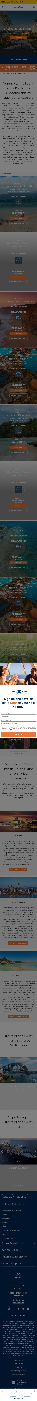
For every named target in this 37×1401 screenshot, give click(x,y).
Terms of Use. (27, 1396)
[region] (18, 1395)
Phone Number (6, 724)
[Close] (35, 1391)
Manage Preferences (18, 1398)
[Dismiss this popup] (34, 665)
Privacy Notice (13, 1396)
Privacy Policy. (9, 730)
